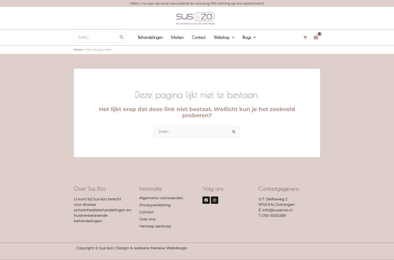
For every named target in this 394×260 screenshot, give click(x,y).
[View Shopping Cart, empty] (315, 37)
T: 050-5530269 (272, 215)
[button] (232, 37)
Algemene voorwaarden (161, 198)
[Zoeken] (122, 37)
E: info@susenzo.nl (276, 210)
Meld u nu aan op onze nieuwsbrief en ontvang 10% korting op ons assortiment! (197, 3)
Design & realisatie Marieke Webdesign (151, 248)
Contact (146, 212)
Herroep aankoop (155, 226)
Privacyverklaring (155, 205)
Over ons (147, 219)
